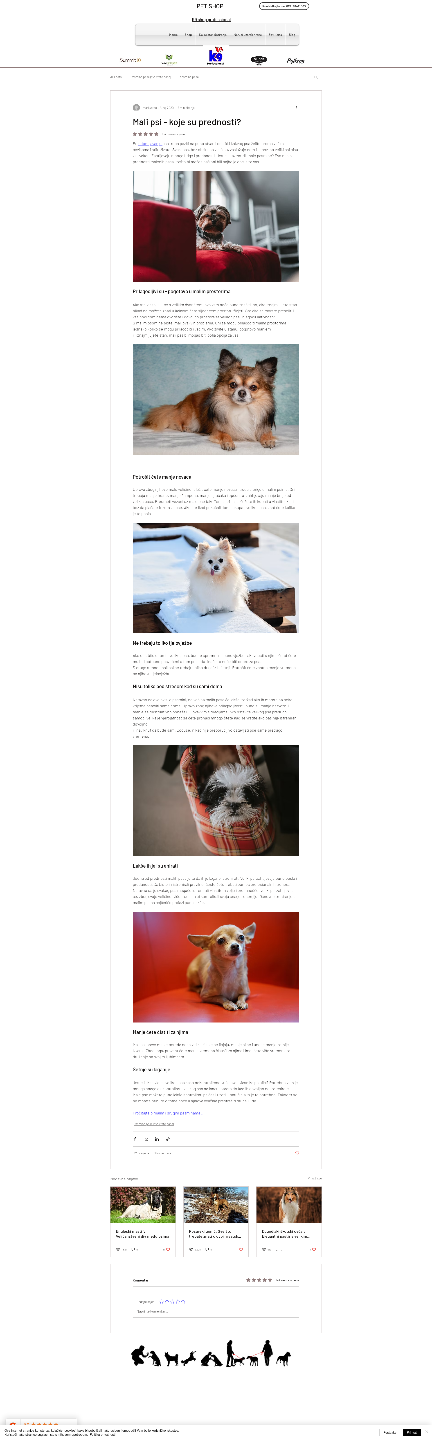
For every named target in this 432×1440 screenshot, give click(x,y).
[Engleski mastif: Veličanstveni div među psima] (143, 1205)
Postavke (389, 1432)
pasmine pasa (189, 77)
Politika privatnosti (102, 1434)
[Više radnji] (296, 107)
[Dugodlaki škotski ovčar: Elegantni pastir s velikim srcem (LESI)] (289, 1205)
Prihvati (412, 1432)
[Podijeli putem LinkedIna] (157, 1139)
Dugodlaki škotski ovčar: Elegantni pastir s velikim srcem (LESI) (284, 1234)
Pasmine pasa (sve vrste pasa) (151, 77)
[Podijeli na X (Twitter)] (146, 1139)
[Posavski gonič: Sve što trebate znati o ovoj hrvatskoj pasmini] (216, 1205)
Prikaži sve (315, 1178)
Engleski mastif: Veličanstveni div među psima (142, 1234)
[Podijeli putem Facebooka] (135, 1139)
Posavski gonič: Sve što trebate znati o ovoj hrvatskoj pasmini (215, 1234)
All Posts (116, 77)
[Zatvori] (426, 1432)
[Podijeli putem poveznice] (168, 1139)
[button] (316, 77)
